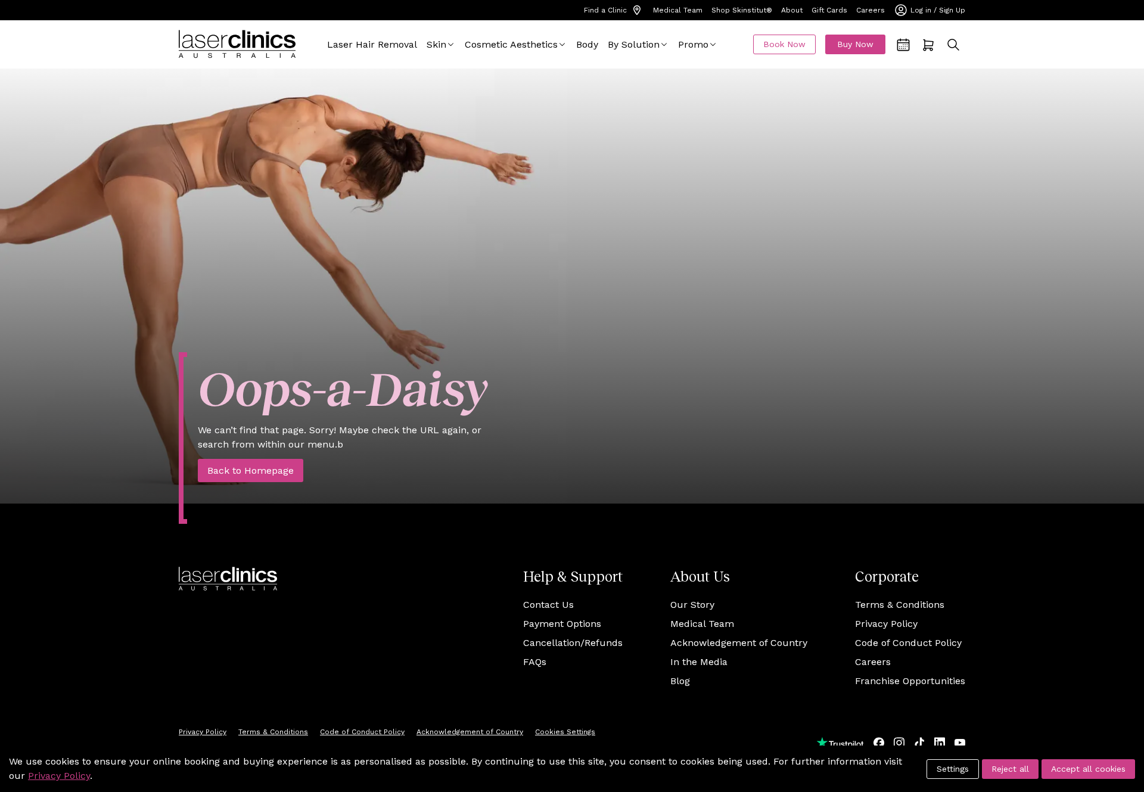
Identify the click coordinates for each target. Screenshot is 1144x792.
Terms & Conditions (899, 604)
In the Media (699, 661)
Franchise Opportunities (910, 681)
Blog (680, 681)
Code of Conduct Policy (908, 642)
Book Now (784, 44)
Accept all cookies (1088, 769)
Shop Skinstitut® (741, 10)
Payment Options (562, 623)
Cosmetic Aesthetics (511, 44)
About (792, 10)
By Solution (634, 44)
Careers (870, 10)
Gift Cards (829, 10)
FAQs (534, 661)
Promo (693, 44)
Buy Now (855, 44)
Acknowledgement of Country (738, 642)
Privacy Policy (886, 623)
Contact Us (548, 604)
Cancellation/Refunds (573, 642)
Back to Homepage (250, 470)
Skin (436, 44)
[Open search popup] (953, 45)
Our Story (692, 604)
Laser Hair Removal (372, 44)
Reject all (1010, 769)
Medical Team (677, 10)
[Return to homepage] (237, 44)
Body (587, 44)
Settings (953, 769)
